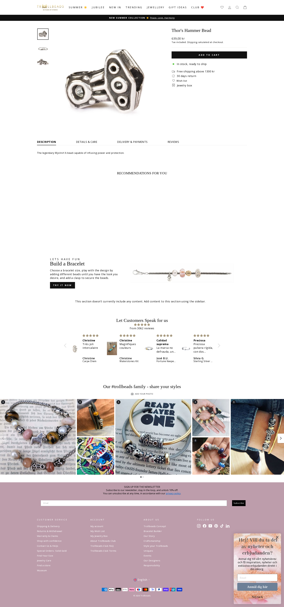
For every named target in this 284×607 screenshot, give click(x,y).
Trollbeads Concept (155, 526)
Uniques (148, 550)
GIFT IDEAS (178, 7)
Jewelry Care (44, 560)
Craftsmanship (152, 540)
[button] (66, 345)
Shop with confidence (49, 540)
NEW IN (115, 7)
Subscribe (239, 503)
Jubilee (98, 7)
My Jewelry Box (99, 535)
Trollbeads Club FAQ (102, 545)
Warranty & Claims (47, 535)
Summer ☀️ (78, 7)
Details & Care (86, 142)
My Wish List (97, 531)
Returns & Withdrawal (49, 531)
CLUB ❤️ (197, 7)
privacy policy (173, 493)
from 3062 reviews (142, 328)
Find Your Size (45, 555)
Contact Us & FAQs (47, 545)
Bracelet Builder (153, 531)
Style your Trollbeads (156, 545)
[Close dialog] (277, 537)
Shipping (192, 42)
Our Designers (152, 560)
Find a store (43, 565)
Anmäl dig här (257, 587)
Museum (42, 570)
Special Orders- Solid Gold (52, 550)
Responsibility (152, 565)
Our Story (149, 535)
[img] (142, 324)
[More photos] (280, 438)
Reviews (173, 142)
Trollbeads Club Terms (103, 550)
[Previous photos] (3, 438)
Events (147, 555)
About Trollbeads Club (103, 540)
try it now (62, 285)
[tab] (141, 477)
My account (96, 526)
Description (46, 142)
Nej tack (257, 597)
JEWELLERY (155, 7)
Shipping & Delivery (48, 526)
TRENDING (134, 7)
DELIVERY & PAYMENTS (132, 142)
